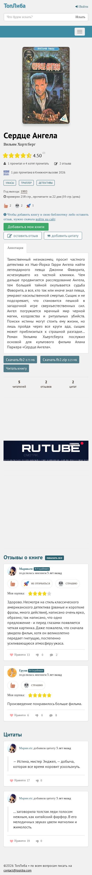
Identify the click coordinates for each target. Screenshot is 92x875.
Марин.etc (26, 569)
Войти (83, 6)
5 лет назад (54, 573)
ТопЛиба (14, 5)
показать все (54, 558)
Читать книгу (16, 368)
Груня (23, 670)
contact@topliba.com (18, 870)
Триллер (26, 182)
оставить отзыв (25, 235)
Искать (80, 17)
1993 (24, 191)
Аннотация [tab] (15, 248)
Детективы (46, 182)
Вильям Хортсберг (20, 144)
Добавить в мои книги (26, 226)
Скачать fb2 (20, 359)
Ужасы (10, 182)
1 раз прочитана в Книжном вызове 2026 (38, 172)
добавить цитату (64, 235)
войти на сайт (45, 219)
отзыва (65, 163)
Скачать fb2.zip (60, 359)
